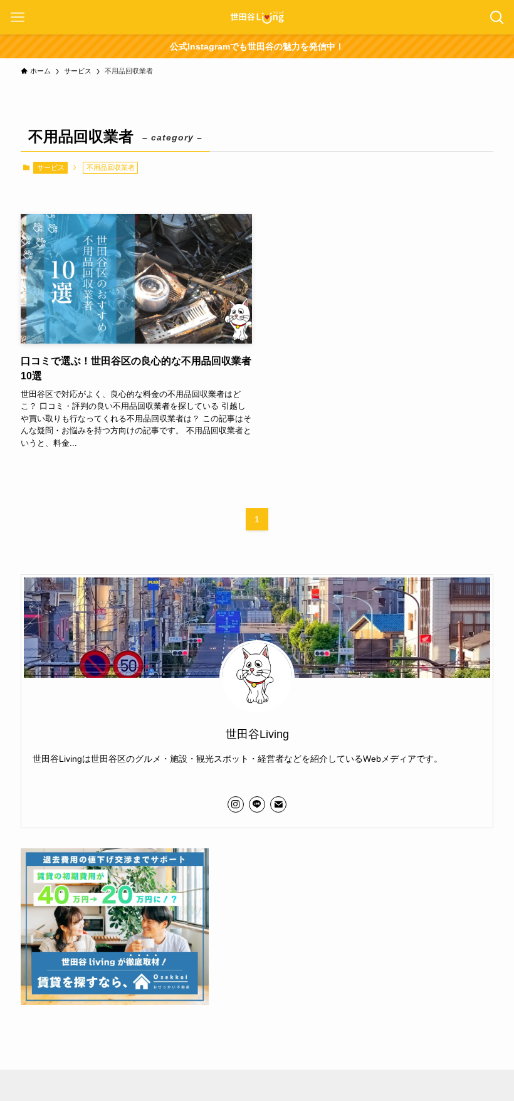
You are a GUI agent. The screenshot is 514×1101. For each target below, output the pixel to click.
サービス (51, 167)
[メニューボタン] (17, 17)
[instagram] (236, 804)
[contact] (278, 804)
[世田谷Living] (256, 17)
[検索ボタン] (497, 17)
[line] (257, 804)
